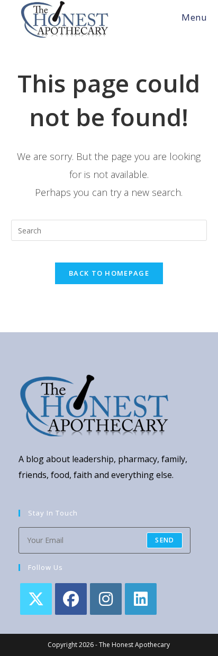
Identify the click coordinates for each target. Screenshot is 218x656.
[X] (36, 599)
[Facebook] (71, 599)
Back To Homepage (109, 273)
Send (164, 540)
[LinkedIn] (141, 599)
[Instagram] (106, 599)
